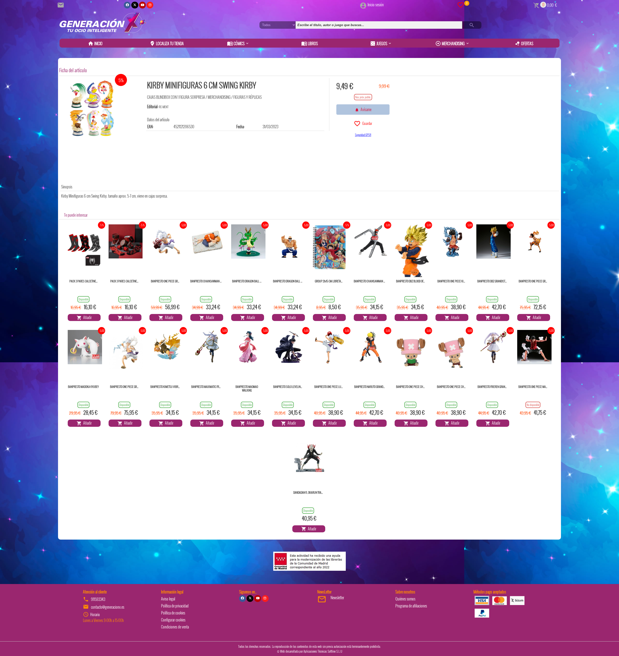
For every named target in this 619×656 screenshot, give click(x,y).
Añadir (87, 317)
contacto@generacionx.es (107, 607)
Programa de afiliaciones (411, 606)
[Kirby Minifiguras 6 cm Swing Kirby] (92, 108)
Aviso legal (168, 599)
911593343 (98, 599)
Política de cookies (173, 613)
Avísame (365, 109)
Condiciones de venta (175, 627)
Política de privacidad (175, 606)
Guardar (366, 123)
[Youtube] (142, 5)
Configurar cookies (173, 620)
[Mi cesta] (536, 4)
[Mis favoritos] (460, 4)
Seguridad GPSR (363, 135)
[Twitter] (134, 5)
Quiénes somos (405, 599)
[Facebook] (127, 5)
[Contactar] (61, 4)
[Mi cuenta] (363, 4)
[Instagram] (150, 5)
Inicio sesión (376, 4)
